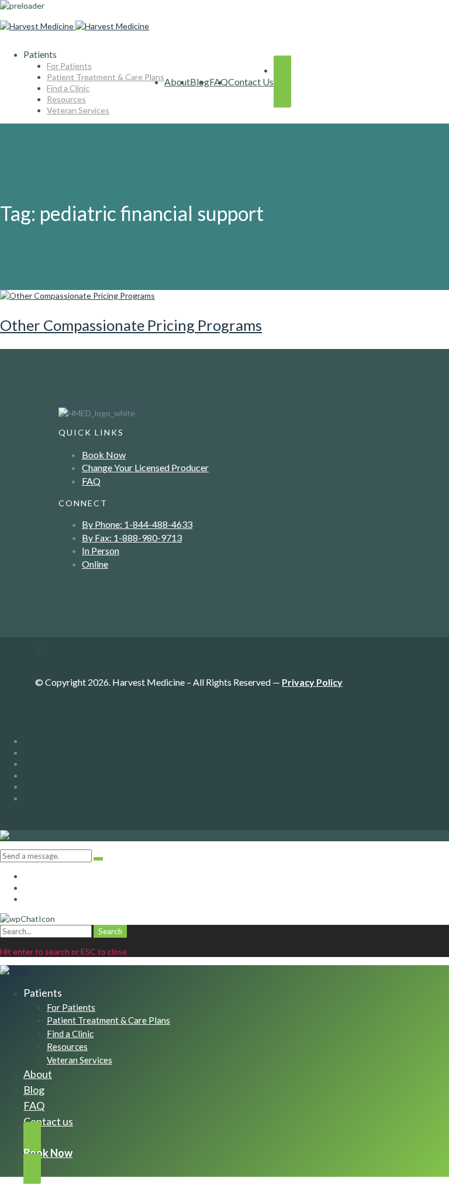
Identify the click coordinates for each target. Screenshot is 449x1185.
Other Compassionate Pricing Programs (131, 325)
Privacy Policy (312, 681)
